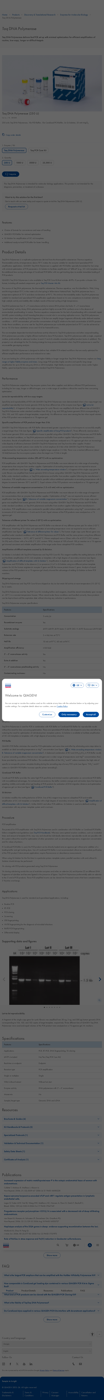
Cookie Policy (62, 706)
